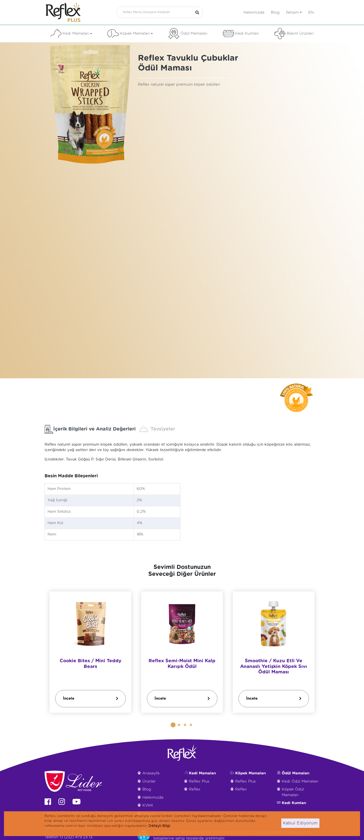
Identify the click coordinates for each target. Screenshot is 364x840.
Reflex (195, 789)
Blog (275, 12)
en (311, 12)
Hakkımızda (253, 12)
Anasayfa (150, 773)
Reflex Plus (199, 781)
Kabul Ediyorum (300, 823)
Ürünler (149, 781)
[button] (173, 724)
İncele (68, 698)
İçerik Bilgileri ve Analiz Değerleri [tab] (94, 429)
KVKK (147, 805)
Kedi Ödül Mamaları (300, 781)
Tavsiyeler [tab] (163, 429)
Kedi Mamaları (76, 33)
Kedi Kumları (247, 33)
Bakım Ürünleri (300, 33)
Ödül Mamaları (194, 33)
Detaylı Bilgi (159, 826)
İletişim (292, 12)
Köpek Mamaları (135, 33)
